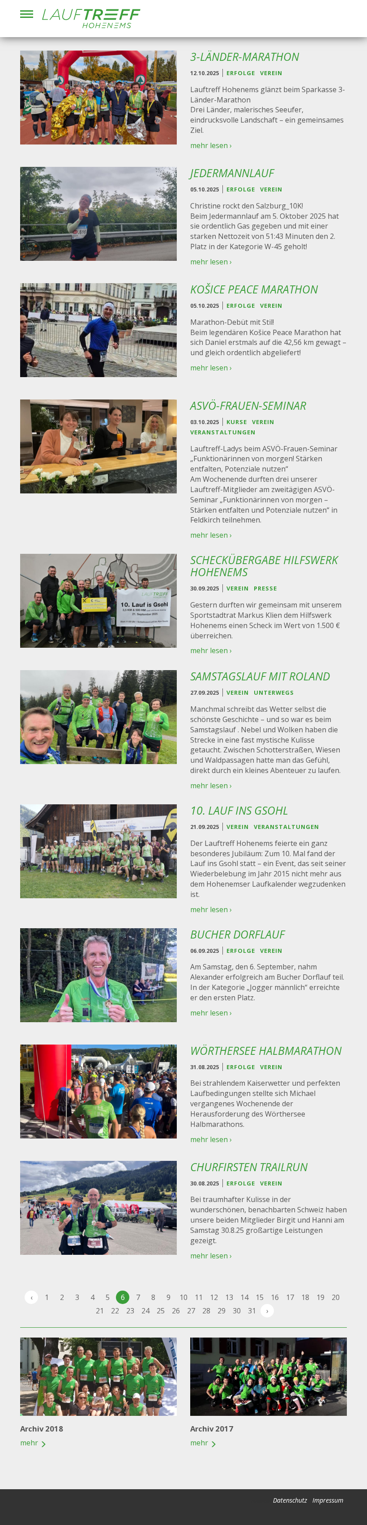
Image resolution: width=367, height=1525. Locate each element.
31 (252, 1311)
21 (100, 1311)
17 (290, 1297)
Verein (271, 73)
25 (161, 1311)
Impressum (327, 1500)
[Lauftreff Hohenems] (91, 18)
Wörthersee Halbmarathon (265, 1050)
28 (206, 1311)
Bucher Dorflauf (237, 934)
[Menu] (27, 14)
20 (336, 1297)
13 (229, 1297)
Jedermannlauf (232, 173)
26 (176, 1311)
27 (191, 1311)
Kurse (236, 422)
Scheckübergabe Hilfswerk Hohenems (264, 565)
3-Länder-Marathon (244, 56)
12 (214, 1297)
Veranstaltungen (223, 432)
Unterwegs (274, 692)
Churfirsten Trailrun (248, 1167)
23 (130, 1311)
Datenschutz (290, 1500)
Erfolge (240, 73)
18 (305, 1297)
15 (260, 1297)
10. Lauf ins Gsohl (239, 810)
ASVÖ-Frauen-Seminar (248, 405)
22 (115, 1311)
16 (275, 1297)
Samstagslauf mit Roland (260, 676)
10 (183, 1297)
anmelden (261, 1501)
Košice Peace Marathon (254, 289)
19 (320, 1297)
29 (222, 1311)
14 (244, 1297)
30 (237, 1311)
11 (199, 1297)
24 (145, 1311)
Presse (265, 588)
